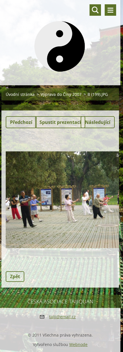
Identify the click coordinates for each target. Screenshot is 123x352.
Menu (110, 10)
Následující (97, 122)
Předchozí (21, 122)
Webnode (78, 344)
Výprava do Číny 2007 (61, 94)
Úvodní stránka (20, 94)
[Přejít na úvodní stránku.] (60, 39)
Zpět (15, 276)
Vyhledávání (95, 10)
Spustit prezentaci (60, 122)
